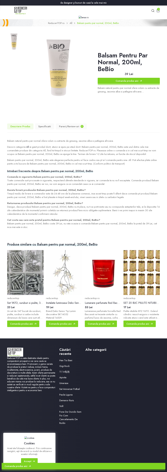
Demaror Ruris (66, 400)
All (71, 23)
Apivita (62, 377)
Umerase (63, 383)
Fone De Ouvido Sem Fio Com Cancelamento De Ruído (70, 417)
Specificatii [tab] (44, 126)
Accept (27, 461)
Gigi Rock (64, 366)
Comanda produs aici (127, 80)
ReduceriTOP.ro (56, 23)
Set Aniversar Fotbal (69, 389)
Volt (61, 406)
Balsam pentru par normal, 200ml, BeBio (98, 23)
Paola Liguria (66, 395)
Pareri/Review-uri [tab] (71, 126)
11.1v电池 (64, 372)
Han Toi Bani (65, 360)
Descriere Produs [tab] (20, 126)
